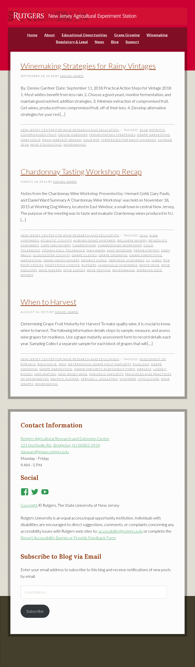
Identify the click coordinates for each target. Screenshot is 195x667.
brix (62, 364)
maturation (45, 374)
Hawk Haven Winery (61, 260)
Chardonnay (84, 245)
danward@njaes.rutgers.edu (45, 451)
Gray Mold (31, 140)
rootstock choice (62, 265)
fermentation (146, 250)
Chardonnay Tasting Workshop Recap (81, 171)
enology (141, 364)
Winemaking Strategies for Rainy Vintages (88, 65)
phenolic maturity (106, 374)
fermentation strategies (112, 135)
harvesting (31, 260)
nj (148, 260)
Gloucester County (51, 255)
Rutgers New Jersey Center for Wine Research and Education (97, 13)
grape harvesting (153, 135)
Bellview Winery (132, 240)
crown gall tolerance (63, 250)
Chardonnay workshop (120, 245)
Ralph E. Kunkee (65, 379)
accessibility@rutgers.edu (121, 531)
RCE (166, 260)
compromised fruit (39, 135)
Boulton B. (47, 364)
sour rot (91, 140)
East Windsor (119, 250)
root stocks (32, 265)
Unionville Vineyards (118, 265)
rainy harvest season (62, 140)
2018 (144, 130)
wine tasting (99, 270)
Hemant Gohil (94, 260)
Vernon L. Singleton (99, 379)
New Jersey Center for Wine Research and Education (70, 130)
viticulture (148, 379)
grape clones (84, 255)
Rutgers (89, 265)
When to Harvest (48, 301)
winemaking (74, 145)
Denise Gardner (73, 135)
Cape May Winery (56, 245)
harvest (144, 369)
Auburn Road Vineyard (94, 240)
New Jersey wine (73, 374)
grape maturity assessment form (104, 369)
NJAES (157, 260)
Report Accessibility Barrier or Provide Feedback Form (68, 537)
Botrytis (157, 130)
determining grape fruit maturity (99, 364)
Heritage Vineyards (126, 260)
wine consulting (46, 145)
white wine (149, 265)
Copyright (29, 505)
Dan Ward (96, 250)
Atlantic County (56, 240)
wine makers (50, 270)
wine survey (74, 270)
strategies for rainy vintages (128, 140)
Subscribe (35, 611)
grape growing (113, 255)
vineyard (128, 379)
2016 (144, 235)
